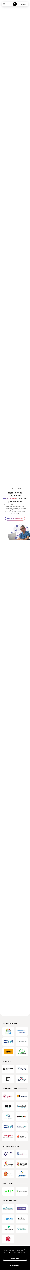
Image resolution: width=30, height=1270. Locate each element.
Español (23, 4)
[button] (4, 4)
